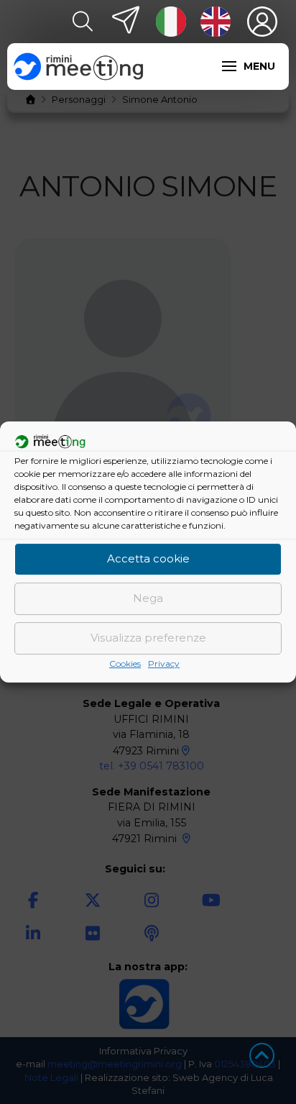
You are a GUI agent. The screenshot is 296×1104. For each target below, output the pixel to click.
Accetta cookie (148, 558)
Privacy (164, 663)
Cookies (125, 663)
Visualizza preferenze (148, 637)
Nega (148, 598)
